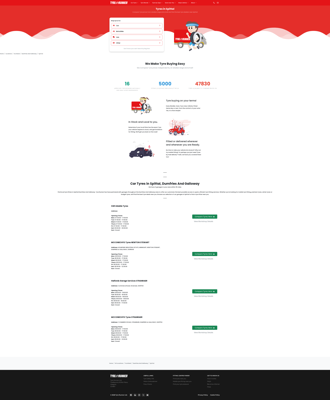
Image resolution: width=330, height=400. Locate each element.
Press (209, 387)
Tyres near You (169, 3)
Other (118, 43)
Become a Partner (213, 384)
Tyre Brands (144, 3)
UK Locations (119, 363)
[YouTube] (147, 395)
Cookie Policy (215, 395)
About (193, 3)
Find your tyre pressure (181, 384)
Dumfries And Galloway (29, 54)
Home (2, 54)
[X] (143, 395)
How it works (211, 378)
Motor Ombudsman (150, 381)
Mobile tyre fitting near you (182, 381)
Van (117, 37)
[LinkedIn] (135, 395)
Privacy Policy (203, 395)
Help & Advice (182, 3)
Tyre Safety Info (149, 378)
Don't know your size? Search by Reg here (137, 48)
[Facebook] (131, 395)
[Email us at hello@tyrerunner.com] (218, 2)
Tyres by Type (156, 3)
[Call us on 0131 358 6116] (214, 2)
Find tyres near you (179, 378)
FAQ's (209, 381)
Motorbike (120, 31)
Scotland (17, 54)
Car (117, 26)
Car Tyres (134, 3)
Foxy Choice (148, 384)
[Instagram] (139, 395)
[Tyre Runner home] (119, 3)
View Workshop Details (204, 221)
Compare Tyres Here (204, 216)
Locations (9, 54)
